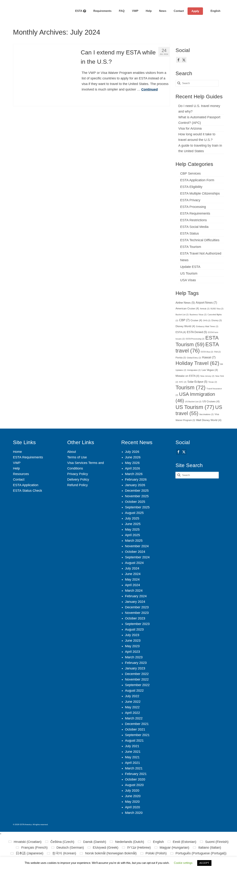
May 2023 (132, 646)
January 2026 (135, 485)
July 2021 (132, 746)
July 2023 (132, 635)
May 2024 (132, 579)
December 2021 (137, 724)
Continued (149, 89)
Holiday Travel (197, 363)
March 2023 (134, 657)
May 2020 (132, 801)
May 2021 (132, 757)
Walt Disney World (208, 420)
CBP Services (190, 173)
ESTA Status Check (27, 490)
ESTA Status (189, 233)
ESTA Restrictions (193, 220)
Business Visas (198, 314)
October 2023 (135, 618)
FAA (217, 352)
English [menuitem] (158, 842)
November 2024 (137, 546)
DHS (207, 320)
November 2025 (137, 496)
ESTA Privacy (190, 200)
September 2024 (137, 557)
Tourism (191, 387)
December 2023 (137, 607)
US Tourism (188, 273)
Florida (181, 357)
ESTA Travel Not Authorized (200, 253)
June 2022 (133, 701)
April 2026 (132, 468)
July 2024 (132, 568)
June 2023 (133, 640)
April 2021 (132, 763)
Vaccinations (206, 414)
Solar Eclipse (197, 381)
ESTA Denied (197, 332)
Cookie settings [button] (183, 862)
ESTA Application (25, 485)
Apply (195, 11)
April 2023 (132, 652)
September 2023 (137, 624)
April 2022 (132, 713)
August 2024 (134, 563)
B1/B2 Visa (217, 309)
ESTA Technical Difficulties (199, 240)
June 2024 (133, 574)
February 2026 (136, 479)
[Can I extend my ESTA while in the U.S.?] (44, 75)
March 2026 (134, 474)
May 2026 (132, 463)
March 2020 (134, 813)
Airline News (185, 302)
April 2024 (132, 585)
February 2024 (136, 596)
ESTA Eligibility (191, 187)
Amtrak (205, 309)
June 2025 (133, 524)
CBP (184, 320)
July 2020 (132, 790)
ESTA (181, 332)
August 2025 (134, 513)
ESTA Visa (207, 352)
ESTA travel (197, 347)
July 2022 (132, 696)
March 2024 (134, 590)
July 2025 (132, 518)
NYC (182, 382)
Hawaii (209, 357)
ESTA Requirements (195, 213)
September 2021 (137, 735)
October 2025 (135, 502)
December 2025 (137, 490)
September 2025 (137, 507)
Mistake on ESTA (187, 376)
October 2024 (135, 552)
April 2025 (132, 535)
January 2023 (135, 668)
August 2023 (134, 629)
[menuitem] (213, 10)
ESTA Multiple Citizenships (200, 193)
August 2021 (134, 740)
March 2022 (134, 718)
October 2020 (135, 779)
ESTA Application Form (197, 180)
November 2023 (137, 613)
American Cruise (187, 308)
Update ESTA (190, 267)
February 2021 (136, 774)
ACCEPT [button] (204, 863)
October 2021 (135, 729)
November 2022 (137, 679)
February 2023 (136, 663)
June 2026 (133, 457)
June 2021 (133, 751)
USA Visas (188, 280)
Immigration (194, 370)
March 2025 (134, 540)
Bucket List (182, 314)
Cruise (196, 320)
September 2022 (137, 685)
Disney (216, 320)
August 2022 (134, 690)
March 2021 (134, 768)
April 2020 (132, 807)
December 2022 (137, 674)
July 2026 (132, 452)
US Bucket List (193, 401)
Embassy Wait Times (207, 326)
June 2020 (133, 796)
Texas (212, 382)
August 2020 (134, 785)
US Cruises (211, 401)
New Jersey (207, 376)
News (184, 260)
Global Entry (194, 358)
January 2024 (135, 602)
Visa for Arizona (190, 128)
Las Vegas (210, 370)
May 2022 (132, 707)
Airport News (206, 302)
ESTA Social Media (194, 227)
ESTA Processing (193, 207)
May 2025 (132, 529)
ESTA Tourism (190, 247)
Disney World (185, 326)
